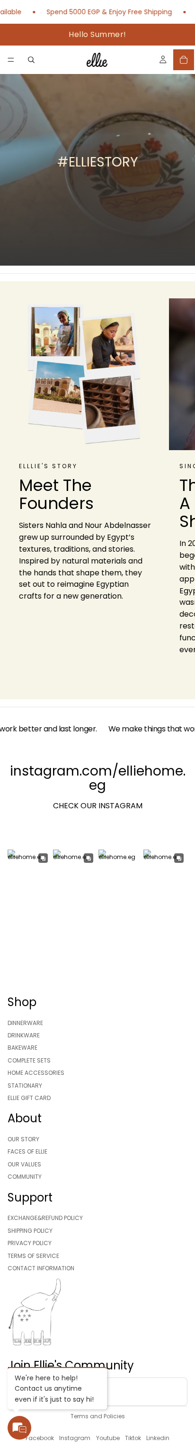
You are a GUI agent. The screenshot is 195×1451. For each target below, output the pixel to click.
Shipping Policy (30, 1231)
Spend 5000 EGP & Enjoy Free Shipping (98, 12)
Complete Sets (29, 1060)
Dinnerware (25, 1023)
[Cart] (183, 59)
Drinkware (24, 1035)
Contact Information (41, 1268)
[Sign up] (173, 1392)
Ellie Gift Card (29, 1098)
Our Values (24, 1164)
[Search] (31, 59)
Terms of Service (33, 1256)
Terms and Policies (98, 1416)
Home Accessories (36, 1073)
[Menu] (11, 60)
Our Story (23, 1139)
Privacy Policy (30, 1243)
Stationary (25, 1085)
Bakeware (22, 1048)
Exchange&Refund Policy (45, 1218)
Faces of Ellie (27, 1152)
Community (25, 1177)
